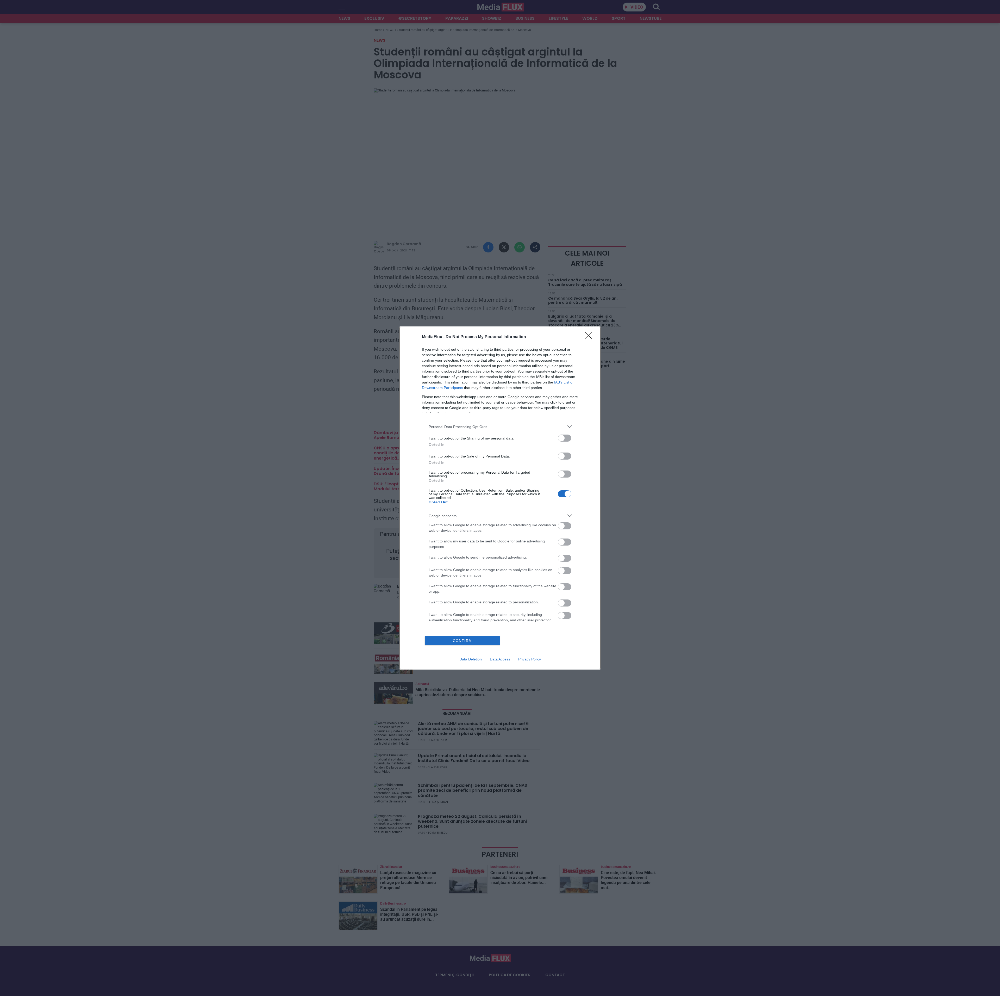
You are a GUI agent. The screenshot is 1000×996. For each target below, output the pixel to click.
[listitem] (500, 426)
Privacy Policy (529, 659)
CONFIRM (462, 641)
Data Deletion (470, 659)
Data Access (500, 659)
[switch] (564, 438)
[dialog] (500, 498)
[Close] (590, 337)
